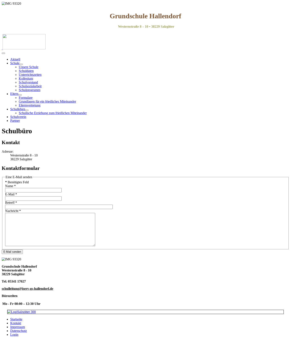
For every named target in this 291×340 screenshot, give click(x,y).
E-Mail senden (12, 251)
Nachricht (13, 211)
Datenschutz (18, 331)
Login (14, 334)
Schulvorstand (28, 82)
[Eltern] (20, 95)
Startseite (16, 319)
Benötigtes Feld (17, 182)
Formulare (26, 97)
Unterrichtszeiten (30, 74)
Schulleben (17, 109)
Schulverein (18, 117)
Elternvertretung (29, 105)
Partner (15, 120)
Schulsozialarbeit (30, 86)
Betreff (11, 202)
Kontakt (15, 323)
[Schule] (21, 64)
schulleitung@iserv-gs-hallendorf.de (27, 288)
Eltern (14, 94)
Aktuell (15, 59)
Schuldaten (26, 71)
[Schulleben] (27, 110)
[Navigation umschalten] (3, 53)
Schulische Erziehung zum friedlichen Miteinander (53, 113)
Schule (14, 63)
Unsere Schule (28, 67)
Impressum (17, 327)
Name (10, 186)
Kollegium (26, 78)
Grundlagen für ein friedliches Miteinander (47, 101)
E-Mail (11, 194)
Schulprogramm (29, 90)
